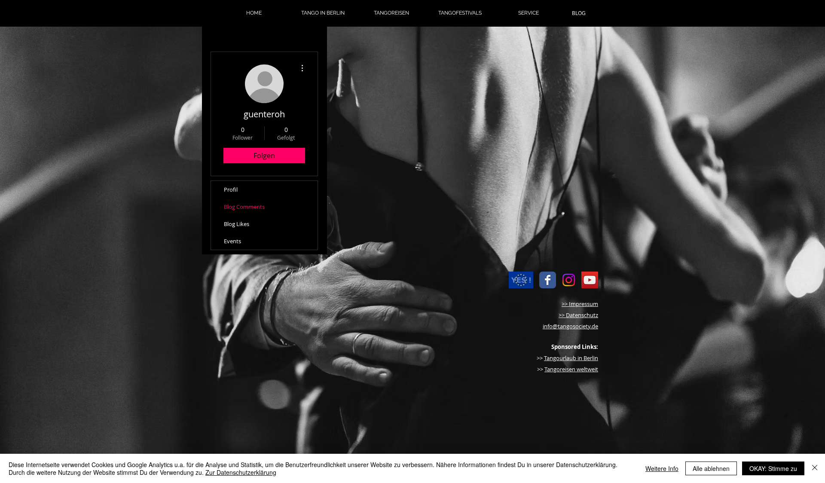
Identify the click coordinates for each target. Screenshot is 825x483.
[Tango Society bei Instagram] (568, 280)
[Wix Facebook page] (547, 280)
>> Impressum (580, 304)
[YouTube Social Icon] (589, 280)
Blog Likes (236, 224)
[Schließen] (815, 468)
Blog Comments (244, 207)
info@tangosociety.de (570, 326)
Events (232, 241)
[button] (322, 12)
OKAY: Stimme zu (773, 468)
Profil (231, 189)
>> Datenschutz (578, 315)
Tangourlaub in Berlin (571, 358)
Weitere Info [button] (661, 468)
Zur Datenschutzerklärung (240, 472)
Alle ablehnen (711, 468)
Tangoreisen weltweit (571, 369)
